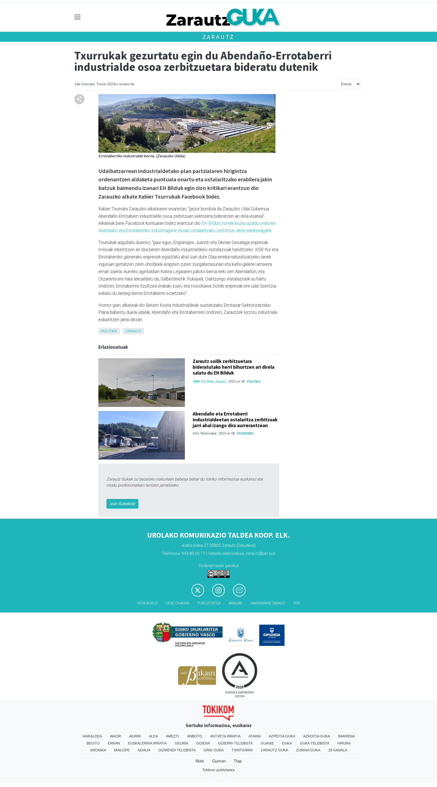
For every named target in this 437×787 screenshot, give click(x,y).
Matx (199, 761)
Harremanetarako (267, 603)
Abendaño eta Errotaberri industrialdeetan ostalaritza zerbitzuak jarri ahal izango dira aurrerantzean (235, 419)
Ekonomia (245, 433)
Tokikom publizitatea (218, 770)
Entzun (346, 84)
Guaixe (267, 743)
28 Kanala (337, 750)
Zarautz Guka (274, 750)
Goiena (203, 743)
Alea (153, 736)
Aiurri (135, 736)
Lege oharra (177, 603)
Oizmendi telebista (176, 750)
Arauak (235, 603)
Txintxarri (242, 750)
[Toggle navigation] (77, 17)
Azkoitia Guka (316, 736)
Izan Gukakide (122, 503)
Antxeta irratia (225, 736)
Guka (287, 743)
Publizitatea (209, 603)
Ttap (238, 761)
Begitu (93, 743)
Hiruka (344, 743)
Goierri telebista (235, 743)
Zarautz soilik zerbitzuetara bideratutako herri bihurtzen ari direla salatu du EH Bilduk (233, 367)
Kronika (98, 750)
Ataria (255, 736)
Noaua (144, 750)
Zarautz (219, 37)
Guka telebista (314, 743)
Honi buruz (147, 603)
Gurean (219, 761)
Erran (114, 743)
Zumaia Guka (308, 750)
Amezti (172, 736)
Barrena (346, 736)
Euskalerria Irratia (147, 743)
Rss (296, 603)
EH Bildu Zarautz (213, 381)
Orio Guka (214, 750)
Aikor (115, 736)
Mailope (122, 750)
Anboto (194, 736)
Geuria (181, 743)
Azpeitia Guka (282, 736)
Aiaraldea (92, 736)
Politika (109, 331)
